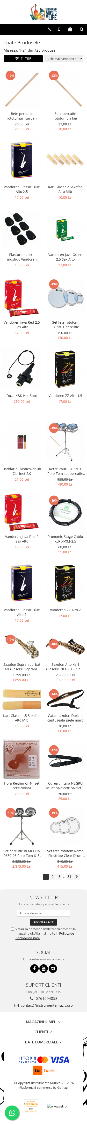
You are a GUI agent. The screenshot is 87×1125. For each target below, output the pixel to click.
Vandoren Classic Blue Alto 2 (22, 612)
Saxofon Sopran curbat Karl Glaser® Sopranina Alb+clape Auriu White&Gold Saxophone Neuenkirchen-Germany (22, 666)
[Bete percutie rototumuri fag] (65, 89)
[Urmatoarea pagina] (76, 877)
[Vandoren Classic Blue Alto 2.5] (21, 160)
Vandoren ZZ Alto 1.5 (65, 395)
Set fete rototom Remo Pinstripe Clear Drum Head (65, 853)
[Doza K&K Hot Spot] (21, 368)
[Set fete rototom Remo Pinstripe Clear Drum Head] (65, 826)
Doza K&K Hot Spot (22, 395)
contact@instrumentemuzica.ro (46, 1005)
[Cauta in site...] (81, 29)
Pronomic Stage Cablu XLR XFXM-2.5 (65, 539)
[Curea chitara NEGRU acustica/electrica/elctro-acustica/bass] (65, 759)
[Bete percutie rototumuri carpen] (21, 89)
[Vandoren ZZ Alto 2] (65, 583)
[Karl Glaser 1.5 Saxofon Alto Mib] (21, 699)
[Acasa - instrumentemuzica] (43, 12)
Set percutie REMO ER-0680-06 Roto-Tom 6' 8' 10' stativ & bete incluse (22, 853)
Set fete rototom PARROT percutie (65, 324)
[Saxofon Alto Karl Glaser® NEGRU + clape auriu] (65, 646)
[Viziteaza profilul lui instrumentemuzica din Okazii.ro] (31, 1106)
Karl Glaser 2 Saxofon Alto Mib (65, 189)
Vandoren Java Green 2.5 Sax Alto (65, 257)
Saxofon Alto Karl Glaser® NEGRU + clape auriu (65, 666)
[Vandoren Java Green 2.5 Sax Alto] (65, 230)
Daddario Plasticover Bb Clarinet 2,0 (21, 471)
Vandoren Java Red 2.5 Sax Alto (22, 324)
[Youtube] (43, 968)
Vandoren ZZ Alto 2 (65, 610)
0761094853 (46, 998)
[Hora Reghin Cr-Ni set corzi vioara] (21, 759)
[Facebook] (34, 968)
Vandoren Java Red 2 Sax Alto (21, 539)
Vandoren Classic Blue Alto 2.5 (22, 189)
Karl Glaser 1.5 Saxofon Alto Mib (22, 717)
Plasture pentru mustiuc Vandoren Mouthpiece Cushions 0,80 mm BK (21, 257)
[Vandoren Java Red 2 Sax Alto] (21, 512)
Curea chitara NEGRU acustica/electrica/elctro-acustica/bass (65, 785)
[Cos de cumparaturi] (70, 29)
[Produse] (6, 30)
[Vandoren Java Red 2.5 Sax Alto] (21, 298)
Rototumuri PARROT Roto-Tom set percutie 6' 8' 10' (65, 471)
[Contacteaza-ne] (50, 29)
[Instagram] (53, 968)
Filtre (25, 58)
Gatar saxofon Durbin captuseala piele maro (65, 717)
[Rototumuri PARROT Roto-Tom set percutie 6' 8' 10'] (65, 441)
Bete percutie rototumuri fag (65, 116)
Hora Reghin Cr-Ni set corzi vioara (21, 785)
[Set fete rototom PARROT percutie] (65, 298)
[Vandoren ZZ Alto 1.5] (65, 368)
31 (69, 876)
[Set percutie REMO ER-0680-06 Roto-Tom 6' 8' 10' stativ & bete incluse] (21, 826)
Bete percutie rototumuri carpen (22, 116)
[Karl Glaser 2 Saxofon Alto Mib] (65, 160)
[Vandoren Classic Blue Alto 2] (21, 583)
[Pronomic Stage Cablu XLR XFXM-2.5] (65, 512)
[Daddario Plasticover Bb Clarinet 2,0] (21, 442)
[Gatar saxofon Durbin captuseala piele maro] (65, 699)
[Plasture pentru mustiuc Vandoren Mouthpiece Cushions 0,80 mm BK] (21, 230)
